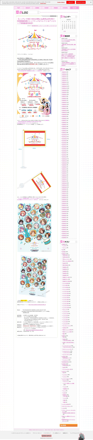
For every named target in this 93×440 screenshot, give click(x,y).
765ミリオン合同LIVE (67, 261)
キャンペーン (66, 381)
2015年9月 (64, 189)
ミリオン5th (65, 319)
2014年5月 (64, 221)
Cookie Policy (43, 3)
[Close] (90, 2)
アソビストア (65, 359)
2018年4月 (64, 126)
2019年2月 (64, 106)
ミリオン (64, 376)
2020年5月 (64, 76)
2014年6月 (64, 219)
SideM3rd (65, 271)
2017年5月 (64, 148)
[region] (46, 2)
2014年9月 (64, 213)
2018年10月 (64, 114)
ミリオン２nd (65, 313)
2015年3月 (64, 201)
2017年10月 (64, 138)
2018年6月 (64, 122)
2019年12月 (64, 86)
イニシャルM (65, 289)
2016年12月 (64, 158)
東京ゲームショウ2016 (67, 329)
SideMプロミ (65, 279)
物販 (64, 333)
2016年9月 (64, 164)
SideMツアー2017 (66, 277)
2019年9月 (64, 92)
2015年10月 (64, 187)
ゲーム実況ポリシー (57, 433)
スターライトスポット (66, 406)
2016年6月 (64, 170)
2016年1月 (64, 181)
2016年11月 (64, 160)
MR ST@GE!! (65, 265)
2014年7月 (64, 217)
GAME (63, 335)
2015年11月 (64, 185)
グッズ (65, 398)
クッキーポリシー (47, 433)
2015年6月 (64, 195)
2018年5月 (64, 124)
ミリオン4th (65, 317)
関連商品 (64, 394)
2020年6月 (64, 74)
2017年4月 (64, 150)
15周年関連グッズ (66, 357)
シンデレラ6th (65, 303)
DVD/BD (63, 251)
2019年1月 (64, 108)
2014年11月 (64, 209)
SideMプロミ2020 (66, 281)
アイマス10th (65, 283)
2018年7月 (64, 120)
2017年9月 (64, 140)
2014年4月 (64, 223)
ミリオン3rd (65, 315)
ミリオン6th (65, 321)
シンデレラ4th (65, 299)
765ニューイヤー (66, 259)
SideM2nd (65, 269)
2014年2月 (64, 227)
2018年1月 (64, 132)
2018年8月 (64, 118)
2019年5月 (64, 100)
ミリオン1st (65, 311)
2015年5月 (64, 197)
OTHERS (64, 363)
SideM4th (65, 275)
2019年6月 (64, 98)
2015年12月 (64, 183)
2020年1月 (64, 84)
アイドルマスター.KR (67, 369)
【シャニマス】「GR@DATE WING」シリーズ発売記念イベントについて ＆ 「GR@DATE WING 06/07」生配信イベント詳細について (68, 56)
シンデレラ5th (45, 25)
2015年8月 (64, 191)
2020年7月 (64, 72)
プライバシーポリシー (37, 433)
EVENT (63, 253)
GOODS (63, 356)
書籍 (64, 402)
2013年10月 (64, 235)
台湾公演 (64, 327)
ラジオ (65, 386)
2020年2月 (64, 82)
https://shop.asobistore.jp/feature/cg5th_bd (37, 304)
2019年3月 (64, 104)
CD (62, 249)
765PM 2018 (65, 257)
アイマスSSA (65, 287)
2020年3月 (64, 80)
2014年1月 (64, 229)
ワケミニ (64, 247)
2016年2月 (64, 179)
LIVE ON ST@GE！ (68, 340)
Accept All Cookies (81, 2)
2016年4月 (64, 175)
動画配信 (65, 388)
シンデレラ (40, 25)
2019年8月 (64, 94)
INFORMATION (35, 25)
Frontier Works (66, 365)
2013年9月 (64, 237)
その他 (64, 392)
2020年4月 (64, 78)
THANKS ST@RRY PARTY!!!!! (69, 412)
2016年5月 (64, 172)
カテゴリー (64, 371)
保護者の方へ (65, 433)
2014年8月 (64, 215)
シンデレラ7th (65, 305)
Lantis (64, 367)
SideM (64, 339)
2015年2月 (64, 203)
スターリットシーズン (67, 349)
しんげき (64, 245)
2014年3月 (64, 225)
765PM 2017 (65, 255)
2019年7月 (64, 96)
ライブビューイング (67, 325)
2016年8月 (64, 166)
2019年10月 (64, 90)
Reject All (71, 2)
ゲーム (64, 390)
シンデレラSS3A (65, 404)
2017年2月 (64, 154)
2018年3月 (64, 128)
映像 (64, 400)
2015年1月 (64, 205)
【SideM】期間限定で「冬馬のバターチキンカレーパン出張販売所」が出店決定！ (68, 64)
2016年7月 (64, 168)
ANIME (63, 244)
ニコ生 (63, 408)
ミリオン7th (65, 323)
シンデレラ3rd (65, 295)
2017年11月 (64, 136)
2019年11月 (64, 88)
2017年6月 (64, 146)
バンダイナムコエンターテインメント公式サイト (21, 433)
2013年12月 (64, 231)
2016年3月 (64, 176)
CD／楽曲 (65, 396)
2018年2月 (64, 130)
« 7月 (65, 31)
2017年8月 (64, 142)
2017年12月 (64, 134)
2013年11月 (64, 233)
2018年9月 (64, 116)
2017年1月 (64, 156)
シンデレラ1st (65, 291)
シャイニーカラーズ (66, 378)
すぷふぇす (65, 309)
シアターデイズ (67, 352)
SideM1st (65, 267)
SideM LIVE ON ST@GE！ (68, 342)
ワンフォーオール (66, 354)
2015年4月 (64, 199)
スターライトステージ (68, 347)
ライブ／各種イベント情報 (69, 383)
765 (63, 337)
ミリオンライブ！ (66, 351)
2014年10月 (64, 211)
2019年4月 (64, 102)
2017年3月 (64, 152)
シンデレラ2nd (66, 293)
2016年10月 (64, 162)
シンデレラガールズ (53, 25)
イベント (64, 380)
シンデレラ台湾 (66, 307)
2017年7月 (64, 144)
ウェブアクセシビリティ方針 (76, 433)
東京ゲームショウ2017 (67, 331)
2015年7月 (64, 193)
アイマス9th (65, 285)
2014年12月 (64, 207)
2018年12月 (64, 110)
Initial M (64, 263)
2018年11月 (64, 112)
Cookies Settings (61, 2)
